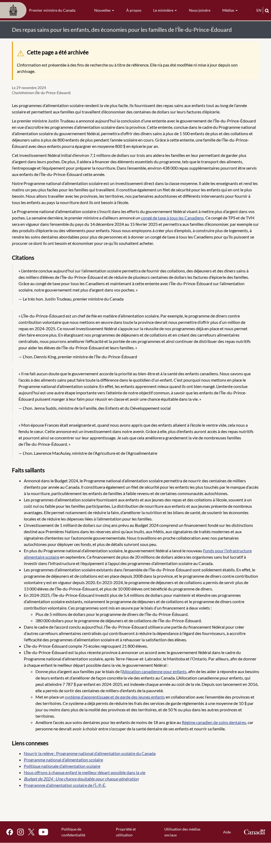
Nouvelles (102, 10)
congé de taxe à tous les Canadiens (172, 217)
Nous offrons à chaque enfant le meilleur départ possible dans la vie (84, 772)
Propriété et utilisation (126, 832)
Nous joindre (199, 10)
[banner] (39, 10)
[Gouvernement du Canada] (254, 832)
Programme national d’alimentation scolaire (63, 759)
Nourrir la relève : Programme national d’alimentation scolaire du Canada (90, 753)
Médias (228, 10)
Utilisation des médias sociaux (182, 832)
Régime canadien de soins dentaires (214, 722)
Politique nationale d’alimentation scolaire (62, 766)
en (258, 10)
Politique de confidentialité (73, 832)
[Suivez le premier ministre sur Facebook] (9, 832)
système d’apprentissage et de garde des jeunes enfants (115, 696)
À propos (133, 10)
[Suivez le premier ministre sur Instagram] (20, 832)
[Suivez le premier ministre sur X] (31, 832)
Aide (227, 832)
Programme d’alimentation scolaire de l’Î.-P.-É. (65, 785)
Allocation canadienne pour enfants (154, 671)
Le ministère (163, 10)
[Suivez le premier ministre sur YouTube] (43, 832)
